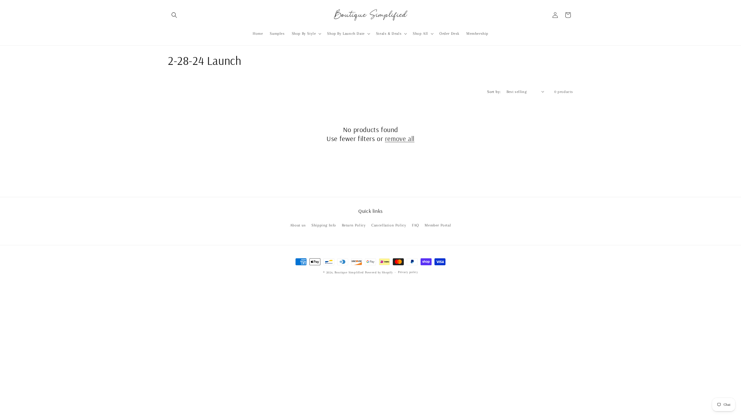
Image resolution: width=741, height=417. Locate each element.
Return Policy (354, 225)
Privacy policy (408, 272)
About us (298, 225)
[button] (174, 15)
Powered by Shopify (379, 272)
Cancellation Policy (388, 225)
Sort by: (493, 91)
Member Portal (438, 225)
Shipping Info (323, 225)
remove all (399, 138)
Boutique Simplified (350, 272)
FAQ (415, 225)
